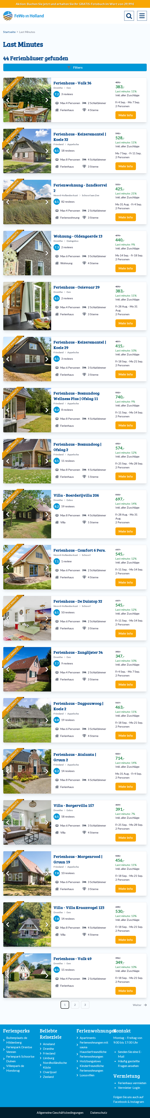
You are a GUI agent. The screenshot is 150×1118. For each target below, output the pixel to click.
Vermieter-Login (129, 1087)
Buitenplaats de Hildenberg (16, 1040)
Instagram (137, 1101)
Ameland (49, 1044)
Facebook (120, 1101)
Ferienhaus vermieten (132, 1083)
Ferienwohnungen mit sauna (94, 1044)
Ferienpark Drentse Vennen (19, 1049)
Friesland (49, 1053)
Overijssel (49, 1072)
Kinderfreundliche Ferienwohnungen (92, 1068)
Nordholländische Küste (55, 1065)
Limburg (48, 1058)
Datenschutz (98, 1112)
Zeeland (48, 1076)
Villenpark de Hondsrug (15, 1068)
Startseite (9, 32)
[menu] (142, 16)
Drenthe (48, 1048)
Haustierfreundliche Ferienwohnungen (93, 1054)
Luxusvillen (87, 1075)
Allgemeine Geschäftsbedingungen (60, 1112)
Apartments (88, 1037)
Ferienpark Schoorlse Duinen (20, 1058)
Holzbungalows (90, 1061)
